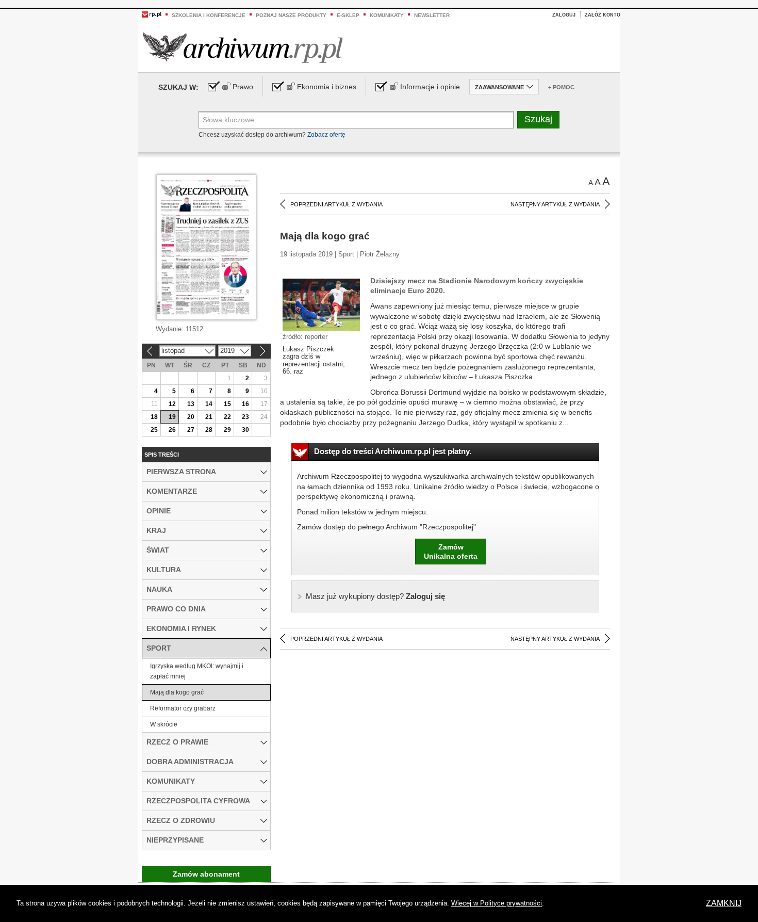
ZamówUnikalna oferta (450, 551)
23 (245, 416)
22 (227, 416)
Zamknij (723, 903)
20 (190, 416)
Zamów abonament (206, 874)
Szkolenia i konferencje (208, 15)
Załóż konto (602, 15)
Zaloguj (563, 15)
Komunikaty (387, 15)
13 (190, 404)
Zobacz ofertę (326, 134)
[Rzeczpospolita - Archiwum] (242, 47)
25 (154, 429)
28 (208, 429)
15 (227, 404)
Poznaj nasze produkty (291, 15)
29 (227, 429)
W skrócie (163, 724)
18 (154, 416)
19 (172, 416)
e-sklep (348, 15)
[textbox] (356, 119)
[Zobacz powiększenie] (321, 304)
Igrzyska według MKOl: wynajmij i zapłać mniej (196, 671)
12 (172, 404)
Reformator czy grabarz (183, 708)
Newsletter (432, 15)
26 (172, 429)
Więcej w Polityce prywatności (496, 903)
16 (245, 404)
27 (190, 429)
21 (208, 416)
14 (208, 404)
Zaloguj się (375, 596)
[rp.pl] (151, 14)
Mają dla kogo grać (177, 692)
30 (245, 429)
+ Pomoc (561, 87)
